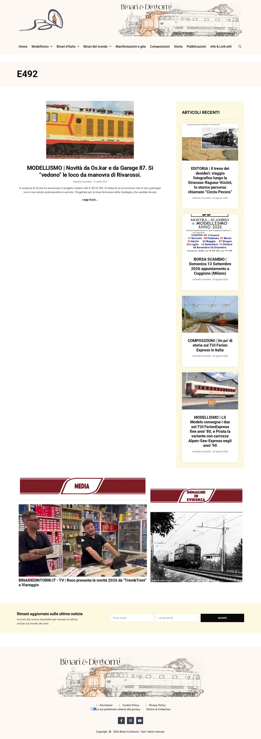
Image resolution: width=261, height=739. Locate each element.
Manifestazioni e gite (131, 46)
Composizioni (160, 46)
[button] (240, 46)
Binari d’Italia (66, 46)
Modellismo (40, 46)
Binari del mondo (95, 46)
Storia (178, 46)
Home (23, 46)
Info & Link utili (221, 46)
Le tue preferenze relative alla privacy (118, 709)
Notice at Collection (158, 709)
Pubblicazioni (196, 46)
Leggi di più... (90, 199)
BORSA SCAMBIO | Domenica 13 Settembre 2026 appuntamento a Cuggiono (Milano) (210, 266)
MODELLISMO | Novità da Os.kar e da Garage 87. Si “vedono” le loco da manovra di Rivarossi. (90, 171)
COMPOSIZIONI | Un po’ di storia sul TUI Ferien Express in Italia (210, 345)
